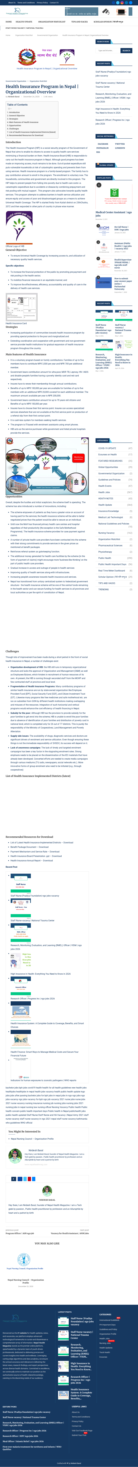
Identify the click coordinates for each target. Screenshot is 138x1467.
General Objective (17, 116)
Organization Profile (107, 1334)
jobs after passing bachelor (23, 1095)
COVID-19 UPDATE (115, 448)
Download (68, 842)
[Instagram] (122, 2)
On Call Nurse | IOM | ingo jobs (121, 228)
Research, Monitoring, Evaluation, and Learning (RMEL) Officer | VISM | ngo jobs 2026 (113, 98)
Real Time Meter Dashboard (115, 570)
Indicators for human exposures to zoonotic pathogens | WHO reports (43, 1080)
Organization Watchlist (51, 22)
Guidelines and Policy (108, 1329)
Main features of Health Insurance (23, 122)
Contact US (54, 3)
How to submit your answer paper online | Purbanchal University (123, 283)
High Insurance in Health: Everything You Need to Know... (81, 1366)
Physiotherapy (115, 552)
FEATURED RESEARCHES (115, 461)
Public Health (115, 558)
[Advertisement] (47, 622)
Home (9, 22)
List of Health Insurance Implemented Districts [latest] (32, 132)
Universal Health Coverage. (18, 202)
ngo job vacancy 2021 (53, 1099)
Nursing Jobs (105, 1343)
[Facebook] (113, 2)
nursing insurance (33, 1103)
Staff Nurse (32, 1115)
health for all (48, 1087)
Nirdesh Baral (13, 97)
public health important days (33, 1111)
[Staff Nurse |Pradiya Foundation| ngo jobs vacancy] (104, 316)
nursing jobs (60, 1103)
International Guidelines (109, 1320)
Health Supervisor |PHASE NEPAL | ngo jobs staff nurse (123, 264)
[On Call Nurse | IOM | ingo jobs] (104, 231)
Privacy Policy (42, 3)
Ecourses (103, 1357)
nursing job (48, 1103)
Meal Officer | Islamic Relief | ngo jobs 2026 (23, 1441)
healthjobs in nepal (25, 1091)
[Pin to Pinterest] (29, 1179)
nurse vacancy (18, 1103)
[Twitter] (117, 2)
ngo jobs (76, 1095)
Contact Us (76, 1426)
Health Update (24, 22)
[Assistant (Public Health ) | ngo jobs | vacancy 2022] (104, 247)
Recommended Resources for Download (26, 135)
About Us (11, 3)
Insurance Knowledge (115, 511)
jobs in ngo (66, 1095)
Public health (74, 1107)
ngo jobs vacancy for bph (31, 1099)
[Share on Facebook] (20, 1179)
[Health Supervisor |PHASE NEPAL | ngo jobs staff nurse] (104, 264)
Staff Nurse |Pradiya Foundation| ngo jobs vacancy (35, 895)
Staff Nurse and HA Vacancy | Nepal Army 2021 (61, 1115)
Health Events (115, 486)
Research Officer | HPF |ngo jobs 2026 (20, 1436)
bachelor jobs (12, 1087)
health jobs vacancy (44, 1091)
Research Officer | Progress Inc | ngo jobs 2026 (33, 998)
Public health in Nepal (58, 1111)
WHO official (26, 1122)
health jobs (81, 1087)
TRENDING (115, 589)
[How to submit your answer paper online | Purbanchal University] (104, 282)
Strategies (13, 119)
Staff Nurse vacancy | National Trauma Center (32, 920)
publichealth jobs (77, 1111)
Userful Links (79, 1407)
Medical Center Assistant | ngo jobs (114, 214)
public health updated (16, 1115)
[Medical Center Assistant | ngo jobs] (114, 196)
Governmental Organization (47, 35)
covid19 (31, 1087)
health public (60, 1091)
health (39, 1087)
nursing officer (44, 1107)
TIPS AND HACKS (79, 22)
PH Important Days (107, 1325)
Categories (105, 1315)
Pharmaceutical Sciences (115, 545)
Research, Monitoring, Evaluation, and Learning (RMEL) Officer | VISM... (80, 1350)
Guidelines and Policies (115, 479)
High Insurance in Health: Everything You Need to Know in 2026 (41, 974)
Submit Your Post (79, 1435)
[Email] (130, 2)
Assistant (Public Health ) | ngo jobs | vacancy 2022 (123, 246)
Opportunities (15, 125)
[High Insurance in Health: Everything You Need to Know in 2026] (123, 345)
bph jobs (23, 1087)
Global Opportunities (115, 467)
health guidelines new (65, 1087)
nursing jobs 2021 (74, 1103)
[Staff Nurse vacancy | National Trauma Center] (123, 316)
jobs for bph (42, 1095)
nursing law (31, 1107)
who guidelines (13, 1122)
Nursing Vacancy (60, 1107)
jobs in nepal (55, 1095)
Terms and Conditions (26, 3)
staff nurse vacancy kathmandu (72, 1119)
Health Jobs (115, 492)
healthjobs (11, 1091)
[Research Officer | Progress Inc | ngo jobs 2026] (63, 1379)
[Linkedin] (126, 2)
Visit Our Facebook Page (82, 1431)
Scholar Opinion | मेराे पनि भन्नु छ (108, 22)
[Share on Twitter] (25, 1179)
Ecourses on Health (115, 454)
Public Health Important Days (115, 564)
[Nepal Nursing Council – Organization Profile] (26, 1262)
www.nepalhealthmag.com (36, 1164)
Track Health (104, 1352)
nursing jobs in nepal (15, 1107)
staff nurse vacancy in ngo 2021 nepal (38, 1119)
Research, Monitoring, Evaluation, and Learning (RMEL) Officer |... (37, 28)
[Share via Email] (33, 1179)
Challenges (14, 129)
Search (126, 50)
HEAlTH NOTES (115, 498)
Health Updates (105, 1348)
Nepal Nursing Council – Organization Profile (32, 1139)
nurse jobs (70, 1099)
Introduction (14, 112)
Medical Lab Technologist (115, 517)
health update (73, 1091)
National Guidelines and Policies (115, 523)
